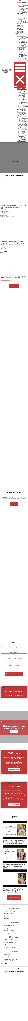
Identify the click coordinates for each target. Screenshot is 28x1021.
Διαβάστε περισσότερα (5, 211)
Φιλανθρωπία (21, 48)
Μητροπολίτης (21, 2)
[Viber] (15, 161)
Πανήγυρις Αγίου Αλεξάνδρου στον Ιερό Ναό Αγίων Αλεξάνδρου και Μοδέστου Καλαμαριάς (14, 207)
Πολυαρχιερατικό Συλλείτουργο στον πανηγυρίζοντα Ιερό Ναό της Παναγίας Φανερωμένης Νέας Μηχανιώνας (12, 242)
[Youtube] (14, 161)
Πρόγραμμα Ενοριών (20, 27)
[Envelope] (17, 161)
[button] (20, 74)
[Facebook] (10, 161)
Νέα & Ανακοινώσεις (21, 24)
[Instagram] (12, 161)
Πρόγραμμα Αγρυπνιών (20, 30)
